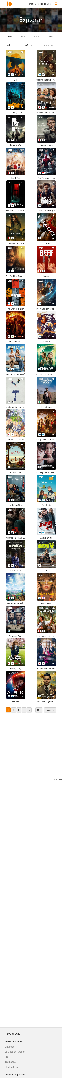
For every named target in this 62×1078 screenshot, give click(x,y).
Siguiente (50, 710)
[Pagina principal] (10, 6)
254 (39, 710)
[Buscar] (56, 4)
